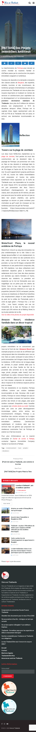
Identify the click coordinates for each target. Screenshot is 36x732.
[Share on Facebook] (5, 63)
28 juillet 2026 (16, 534)
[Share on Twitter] (18, 63)
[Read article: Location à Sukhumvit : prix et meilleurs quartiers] (8, 489)
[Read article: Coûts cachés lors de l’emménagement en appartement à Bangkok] (6, 540)
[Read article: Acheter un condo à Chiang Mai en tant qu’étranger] (6, 510)
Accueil (4, 648)
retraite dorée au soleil (19, 406)
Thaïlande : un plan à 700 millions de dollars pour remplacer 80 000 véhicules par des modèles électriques (22, 528)
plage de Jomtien (8, 156)
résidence (5, 451)
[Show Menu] (33, 3)
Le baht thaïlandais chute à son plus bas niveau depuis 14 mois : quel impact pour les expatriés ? (21, 550)
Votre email (6, 668)
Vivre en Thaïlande (15, 728)
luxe (19, 448)
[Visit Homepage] (11, 3)
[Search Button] (30, 3)
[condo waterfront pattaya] (17, 230)
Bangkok (21, 83)
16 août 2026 (15, 513)
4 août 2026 (15, 521)
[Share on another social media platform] (31, 63)
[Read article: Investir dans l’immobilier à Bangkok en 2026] (6, 519)
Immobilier (6, 486)
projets (25, 448)
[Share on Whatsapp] (11, 63)
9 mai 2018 (5, 56)
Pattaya (20, 68)
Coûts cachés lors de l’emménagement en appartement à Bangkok (22, 540)
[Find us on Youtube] (7, 724)
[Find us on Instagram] (4, 724)
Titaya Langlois (21, 490)
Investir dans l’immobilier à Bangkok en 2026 (20, 518)
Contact (4, 650)
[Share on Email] (25, 63)
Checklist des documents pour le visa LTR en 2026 (18, 616)
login (7, 561)
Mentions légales (7, 653)
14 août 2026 (20, 492)
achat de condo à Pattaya (24, 439)
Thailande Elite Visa (8, 655)
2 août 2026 (15, 544)
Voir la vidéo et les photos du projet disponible (18, 315)
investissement (11, 448)
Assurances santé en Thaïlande (12, 658)
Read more (7, 503)
